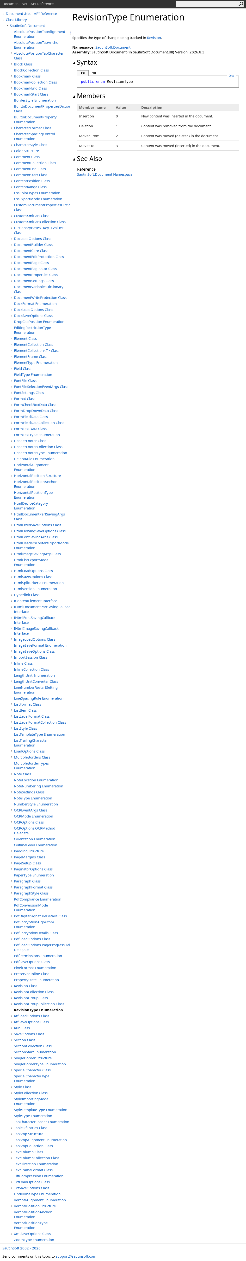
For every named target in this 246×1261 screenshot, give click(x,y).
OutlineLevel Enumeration (35, 845)
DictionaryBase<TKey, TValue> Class (39, 230)
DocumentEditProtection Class (39, 256)
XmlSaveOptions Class (32, 1233)
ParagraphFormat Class (33, 887)
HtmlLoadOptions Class (33, 570)
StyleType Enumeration (33, 1115)
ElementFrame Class (30, 356)
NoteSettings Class (29, 792)
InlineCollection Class (31, 669)
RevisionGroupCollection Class (39, 1003)
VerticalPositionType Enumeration (31, 1225)
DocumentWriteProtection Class (40, 297)
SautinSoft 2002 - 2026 (21, 1248)
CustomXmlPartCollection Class (40, 221)
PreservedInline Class (31, 973)
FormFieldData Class (31, 416)
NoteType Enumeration (33, 798)
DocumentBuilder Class (33, 244)
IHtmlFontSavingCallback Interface (34, 620)
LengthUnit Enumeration (34, 675)
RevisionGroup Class (31, 997)
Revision (154, 37)
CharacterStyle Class (30, 144)
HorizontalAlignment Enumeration (31, 467)
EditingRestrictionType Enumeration (32, 330)
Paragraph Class (27, 881)
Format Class (24, 398)
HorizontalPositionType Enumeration (33, 495)
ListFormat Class (27, 704)
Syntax (87, 62)
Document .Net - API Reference (31, 13)
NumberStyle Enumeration (36, 804)
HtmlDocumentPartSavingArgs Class (39, 516)
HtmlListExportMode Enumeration (31, 562)
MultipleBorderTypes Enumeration (31, 765)
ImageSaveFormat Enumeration (40, 645)
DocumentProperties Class (36, 274)
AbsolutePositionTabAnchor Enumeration (37, 45)
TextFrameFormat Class (33, 1169)
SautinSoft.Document (27, 25)
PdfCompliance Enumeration (37, 899)
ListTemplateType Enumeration (39, 734)
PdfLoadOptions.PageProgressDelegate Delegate (42, 947)
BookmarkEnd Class (30, 88)
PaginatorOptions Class (33, 869)
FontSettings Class (29, 392)
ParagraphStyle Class (31, 893)
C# (83, 73)
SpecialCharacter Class (32, 1070)
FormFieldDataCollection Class (39, 422)
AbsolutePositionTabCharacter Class (39, 55)
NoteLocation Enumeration (36, 780)
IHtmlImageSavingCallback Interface (36, 631)
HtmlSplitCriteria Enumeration (39, 582)
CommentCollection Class (35, 162)
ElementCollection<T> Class (36, 350)
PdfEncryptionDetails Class (36, 932)
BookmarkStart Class (31, 94)
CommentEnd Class (30, 168)
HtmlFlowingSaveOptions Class (40, 530)
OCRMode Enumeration (33, 816)
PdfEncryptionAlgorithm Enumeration (34, 924)
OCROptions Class (29, 822)
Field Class (22, 368)
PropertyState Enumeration (36, 979)
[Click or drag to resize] (71, 33)
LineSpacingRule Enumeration (38, 698)
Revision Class (25, 985)
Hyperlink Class (26, 594)
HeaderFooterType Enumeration (40, 452)
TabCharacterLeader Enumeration (41, 1121)
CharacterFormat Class (32, 127)
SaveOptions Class (29, 1033)
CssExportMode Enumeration (38, 198)
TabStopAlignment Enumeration (40, 1139)
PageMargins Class (29, 857)
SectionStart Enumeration (35, 1051)
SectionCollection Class (33, 1045)
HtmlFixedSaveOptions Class (37, 524)
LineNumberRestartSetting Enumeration (36, 690)
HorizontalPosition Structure (37, 475)
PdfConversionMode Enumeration (31, 907)
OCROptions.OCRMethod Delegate (34, 830)
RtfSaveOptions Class (31, 1021)
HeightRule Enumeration (34, 458)
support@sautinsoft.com (76, 1256)
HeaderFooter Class (30, 440)
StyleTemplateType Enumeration (40, 1109)
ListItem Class (25, 710)
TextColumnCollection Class (36, 1157)
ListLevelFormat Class (32, 716)
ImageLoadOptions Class (34, 639)
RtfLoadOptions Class (31, 1015)
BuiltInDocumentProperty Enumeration (35, 119)
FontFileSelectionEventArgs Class (41, 386)
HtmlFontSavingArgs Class (36, 536)
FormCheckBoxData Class (35, 404)
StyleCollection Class (31, 1092)
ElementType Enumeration (36, 362)
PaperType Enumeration (34, 875)
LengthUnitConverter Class (36, 681)
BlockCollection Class (31, 70)
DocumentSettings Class (34, 280)
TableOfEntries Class (30, 1127)
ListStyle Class (25, 728)
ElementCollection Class (33, 344)
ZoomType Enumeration (34, 1239)
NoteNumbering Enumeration (38, 786)
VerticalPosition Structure (35, 1205)
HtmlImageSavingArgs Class (37, 553)
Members (91, 95)
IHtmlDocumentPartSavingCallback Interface (42, 609)
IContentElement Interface (35, 600)
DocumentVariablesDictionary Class (38, 289)
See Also (89, 158)
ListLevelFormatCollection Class (40, 722)
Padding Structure (29, 851)
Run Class (22, 1027)
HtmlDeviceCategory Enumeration (31, 505)
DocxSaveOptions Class (33, 315)
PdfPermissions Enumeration (38, 955)
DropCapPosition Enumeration (39, 321)
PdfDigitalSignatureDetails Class (40, 916)
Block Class (23, 64)
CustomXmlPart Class (31, 215)
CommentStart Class (30, 174)
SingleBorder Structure (33, 1057)
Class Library (16, 19)
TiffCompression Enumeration (38, 1175)
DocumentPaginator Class (35, 268)
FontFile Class (25, 380)
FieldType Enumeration (33, 374)
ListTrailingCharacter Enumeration (31, 742)
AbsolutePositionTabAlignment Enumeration (39, 34)
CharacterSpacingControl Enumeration (34, 136)
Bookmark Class (27, 76)
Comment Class (27, 156)
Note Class (22, 774)
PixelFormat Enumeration (35, 967)
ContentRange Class (30, 186)
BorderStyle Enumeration (35, 100)
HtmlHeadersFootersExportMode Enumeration (41, 545)
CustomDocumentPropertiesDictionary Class (42, 207)
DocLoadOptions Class (32, 238)
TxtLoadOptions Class (32, 1181)
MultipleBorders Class (32, 757)
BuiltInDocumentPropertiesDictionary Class (42, 108)
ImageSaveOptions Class (34, 651)
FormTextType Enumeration (37, 434)
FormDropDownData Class (36, 410)
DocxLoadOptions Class (33, 309)
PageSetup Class (27, 863)
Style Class (22, 1086)
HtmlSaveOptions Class (33, 576)
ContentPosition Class (32, 180)
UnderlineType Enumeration (37, 1193)
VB (94, 73)
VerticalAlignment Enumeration (40, 1199)
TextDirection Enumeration (36, 1163)
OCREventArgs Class (30, 810)
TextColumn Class (28, 1151)
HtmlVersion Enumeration (35, 588)
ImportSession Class (30, 657)
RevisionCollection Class (34, 991)
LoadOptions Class (29, 751)
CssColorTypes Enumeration (37, 192)
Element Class (25, 338)
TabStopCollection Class (33, 1145)
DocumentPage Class (31, 262)
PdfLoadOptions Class (32, 938)
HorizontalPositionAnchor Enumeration (35, 484)
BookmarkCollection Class (35, 82)
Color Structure (26, 150)
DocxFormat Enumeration (35, 303)
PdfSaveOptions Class (32, 961)
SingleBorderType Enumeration (40, 1064)
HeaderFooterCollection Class (38, 446)
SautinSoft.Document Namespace (104, 174)
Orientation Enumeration (34, 838)
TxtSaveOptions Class (31, 1187)
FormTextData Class (30, 428)
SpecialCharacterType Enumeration (31, 1078)
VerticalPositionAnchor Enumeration (33, 1214)
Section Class (24, 1039)
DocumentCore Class (31, 250)
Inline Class (23, 663)
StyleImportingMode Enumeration (31, 1101)
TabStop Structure (28, 1133)
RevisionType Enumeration (38, 1009)
